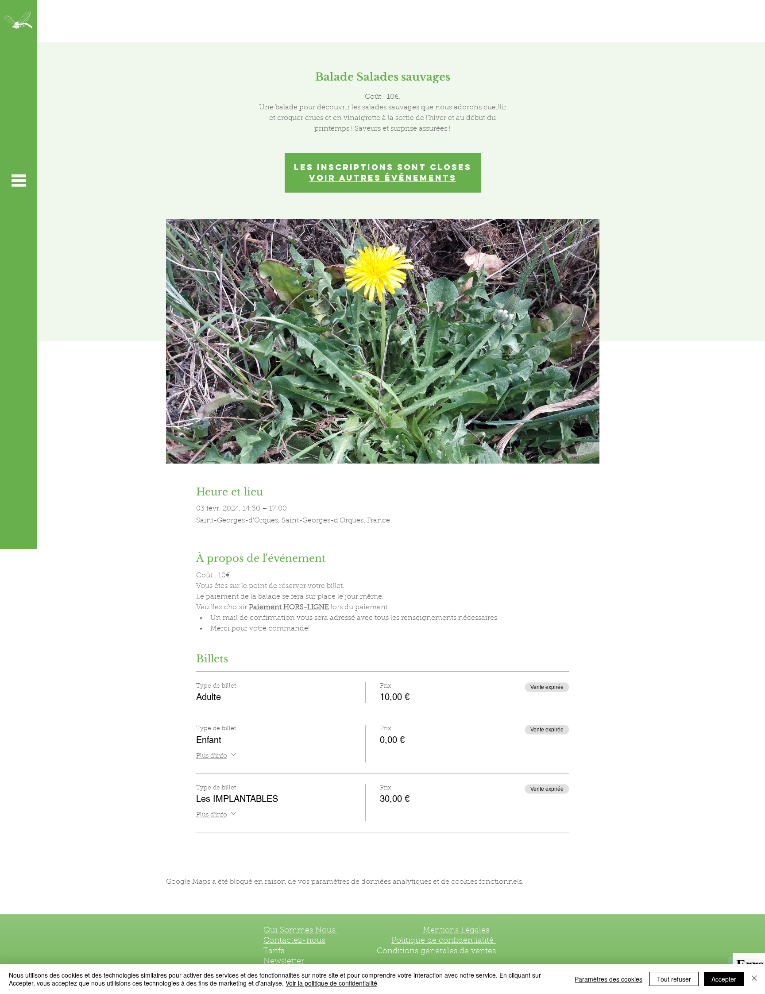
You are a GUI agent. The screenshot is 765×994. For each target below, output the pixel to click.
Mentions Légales (456, 931)
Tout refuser (674, 979)
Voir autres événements (382, 178)
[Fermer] (754, 979)
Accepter (723, 979)
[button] (18, 180)
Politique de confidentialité (443, 941)
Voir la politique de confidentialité (331, 983)
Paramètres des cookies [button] (608, 979)
